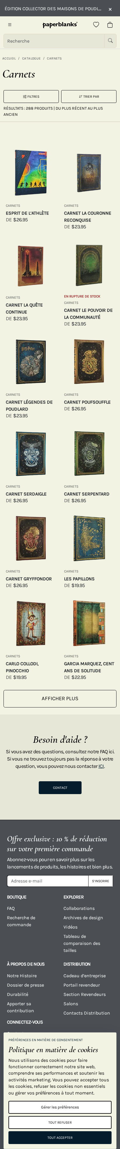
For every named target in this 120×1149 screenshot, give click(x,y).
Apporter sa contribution (20, 1007)
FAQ (11, 908)
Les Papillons (79, 578)
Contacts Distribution (86, 1013)
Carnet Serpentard (87, 494)
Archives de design (83, 917)
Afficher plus (60, 698)
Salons (70, 1003)
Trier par (90, 96)
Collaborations (79, 908)
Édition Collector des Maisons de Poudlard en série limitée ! (54, 8)
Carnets (54, 58)
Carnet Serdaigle (26, 494)
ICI (101, 766)
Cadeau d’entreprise (84, 975)
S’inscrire (100, 881)
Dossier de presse (25, 985)
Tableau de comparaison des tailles (81, 943)
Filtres (33, 96)
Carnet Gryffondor (29, 578)
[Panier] (110, 25)
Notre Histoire (22, 975)
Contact (60, 788)
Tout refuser (60, 1122)
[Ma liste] (96, 25)
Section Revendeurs (84, 994)
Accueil (9, 58)
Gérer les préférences (60, 1107)
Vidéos (70, 927)
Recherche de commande (21, 921)
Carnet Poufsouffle (87, 402)
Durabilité (17, 994)
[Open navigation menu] (9, 25)
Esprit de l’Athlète (27, 213)
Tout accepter (60, 1138)
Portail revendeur (81, 985)
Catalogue (31, 58)
